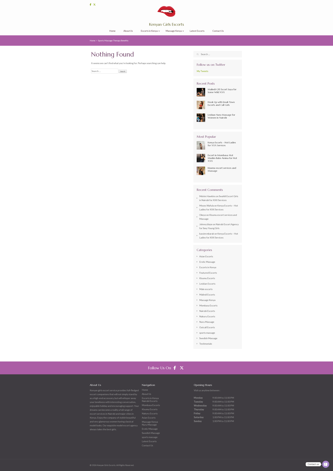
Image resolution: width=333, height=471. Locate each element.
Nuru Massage (206, 321)
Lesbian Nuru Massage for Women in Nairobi (221, 116)
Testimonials (205, 343)
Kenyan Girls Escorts (166, 24)
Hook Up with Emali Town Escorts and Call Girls (221, 103)
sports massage (207, 332)
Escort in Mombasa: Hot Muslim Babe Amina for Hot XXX (222, 158)
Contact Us (218, 30)
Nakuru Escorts (207, 316)
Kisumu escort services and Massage (222, 169)
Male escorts (206, 289)
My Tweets (202, 71)
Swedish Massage (208, 338)
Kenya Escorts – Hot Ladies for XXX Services (222, 144)
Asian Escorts (206, 256)
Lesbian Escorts (207, 283)
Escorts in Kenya (149, 30)
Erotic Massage (207, 261)
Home (112, 30)
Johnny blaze (205, 224)
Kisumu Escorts (207, 278)
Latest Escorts (197, 30)
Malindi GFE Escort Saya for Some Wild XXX (222, 91)
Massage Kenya (174, 30)
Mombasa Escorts (208, 305)
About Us (128, 30)
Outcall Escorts (207, 327)
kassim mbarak (206, 233)
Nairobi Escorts (207, 310)
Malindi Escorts (207, 294)
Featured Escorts (208, 272)
